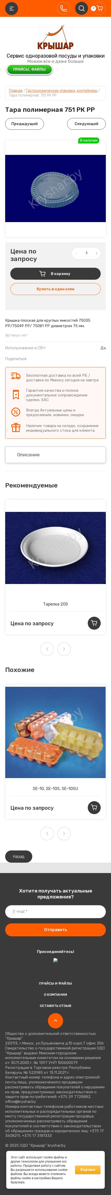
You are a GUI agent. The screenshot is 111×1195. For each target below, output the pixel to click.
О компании (55, 995)
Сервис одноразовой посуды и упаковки (56, 55)
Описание (28, 455)
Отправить (55, 929)
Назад (19, 856)
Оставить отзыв (55, 1006)
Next (64, 649)
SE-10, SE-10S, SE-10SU (55, 788)
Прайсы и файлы (55, 983)
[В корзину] (94, 623)
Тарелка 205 (55, 604)
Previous (47, 649)
